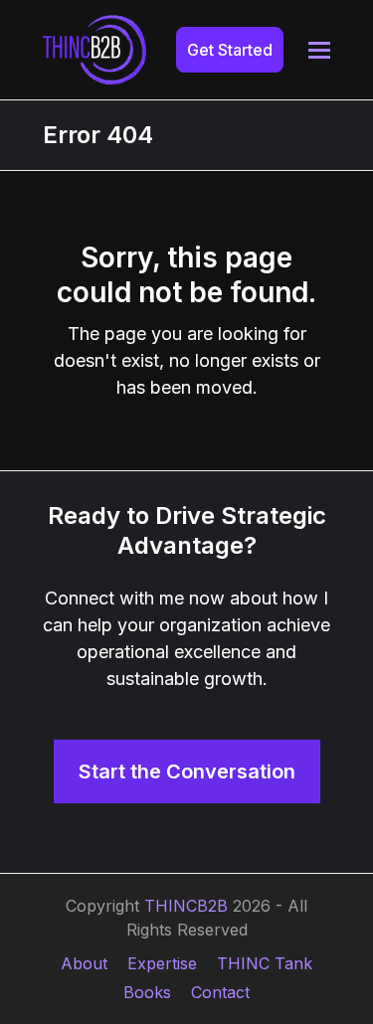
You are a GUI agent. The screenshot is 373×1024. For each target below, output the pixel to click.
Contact (220, 992)
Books (147, 992)
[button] (319, 50)
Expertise (162, 963)
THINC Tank (264, 963)
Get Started (230, 50)
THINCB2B (186, 906)
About (84, 963)
